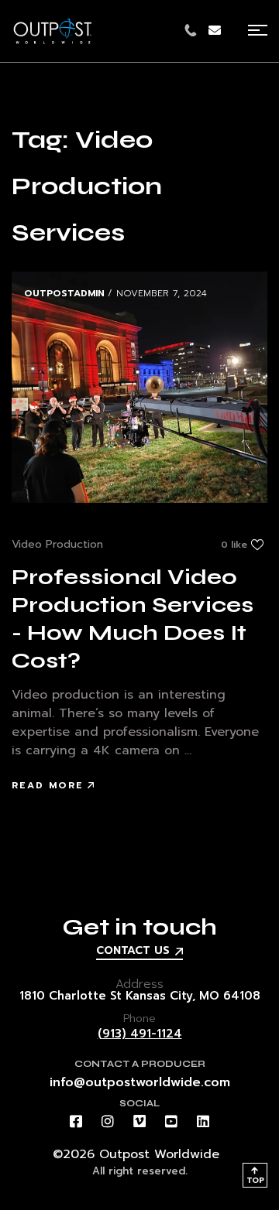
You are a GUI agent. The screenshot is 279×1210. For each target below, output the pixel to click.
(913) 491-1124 (140, 1033)
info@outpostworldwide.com (140, 1082)
